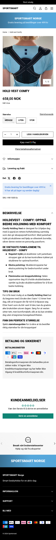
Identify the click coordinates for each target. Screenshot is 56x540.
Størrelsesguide (46, 114)
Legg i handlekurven (37, 134)
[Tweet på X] (9, 178)
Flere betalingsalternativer (28, 149)
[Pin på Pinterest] (19, 178)
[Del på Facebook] (14, 178)
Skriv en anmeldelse (28, 416)
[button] (46, 8)
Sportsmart (12, 534)
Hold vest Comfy (16, 32)
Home (5, 32)
